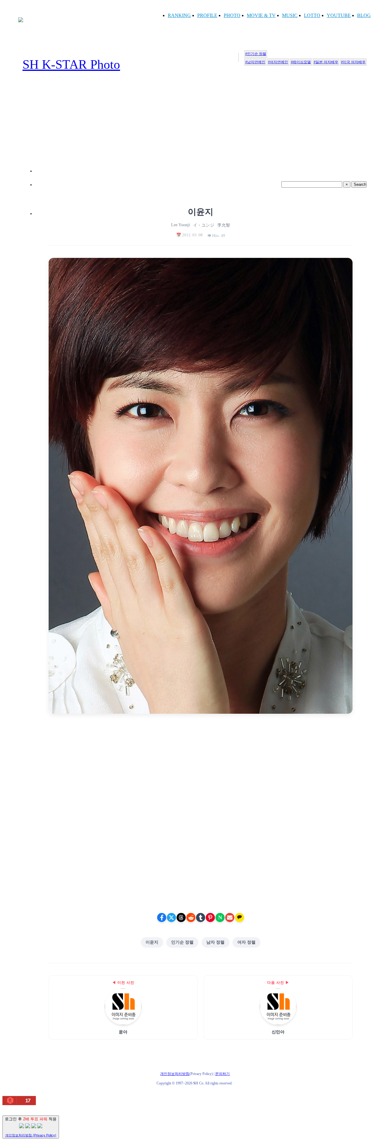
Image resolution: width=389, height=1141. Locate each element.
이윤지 (152, 942)
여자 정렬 (246, 942)
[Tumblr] (200, 917)
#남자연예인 (255, 62)
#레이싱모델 (301, 62)
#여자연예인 (278, 62)
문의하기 (222, 1074)
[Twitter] (171, 917)
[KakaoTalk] (239, 917)
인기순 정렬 (182, 942)
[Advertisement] (201, 129)
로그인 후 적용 (31, 1127)
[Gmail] (229, 917)
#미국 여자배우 (353, 62)
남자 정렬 (215, 942)
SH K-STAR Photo (71, 64)
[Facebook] (161, 917)
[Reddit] (190, 917)
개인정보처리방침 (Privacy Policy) (30, 1135)
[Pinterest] (210, 917)
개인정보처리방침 (174, 1074)
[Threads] (181, 917)
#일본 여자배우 (326, 62)
